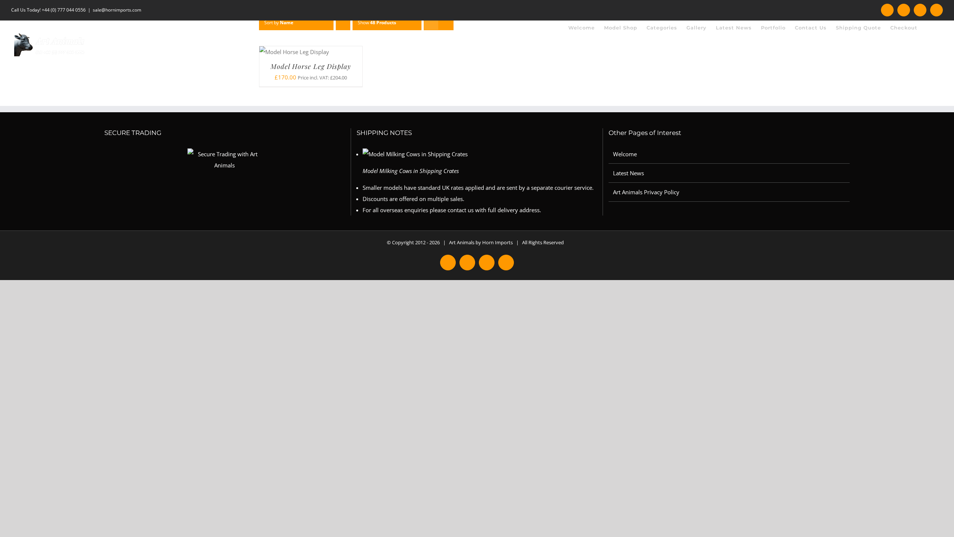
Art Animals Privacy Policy (646, 192)
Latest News (628, 173)
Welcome (625, 154)
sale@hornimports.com (117, 10)
